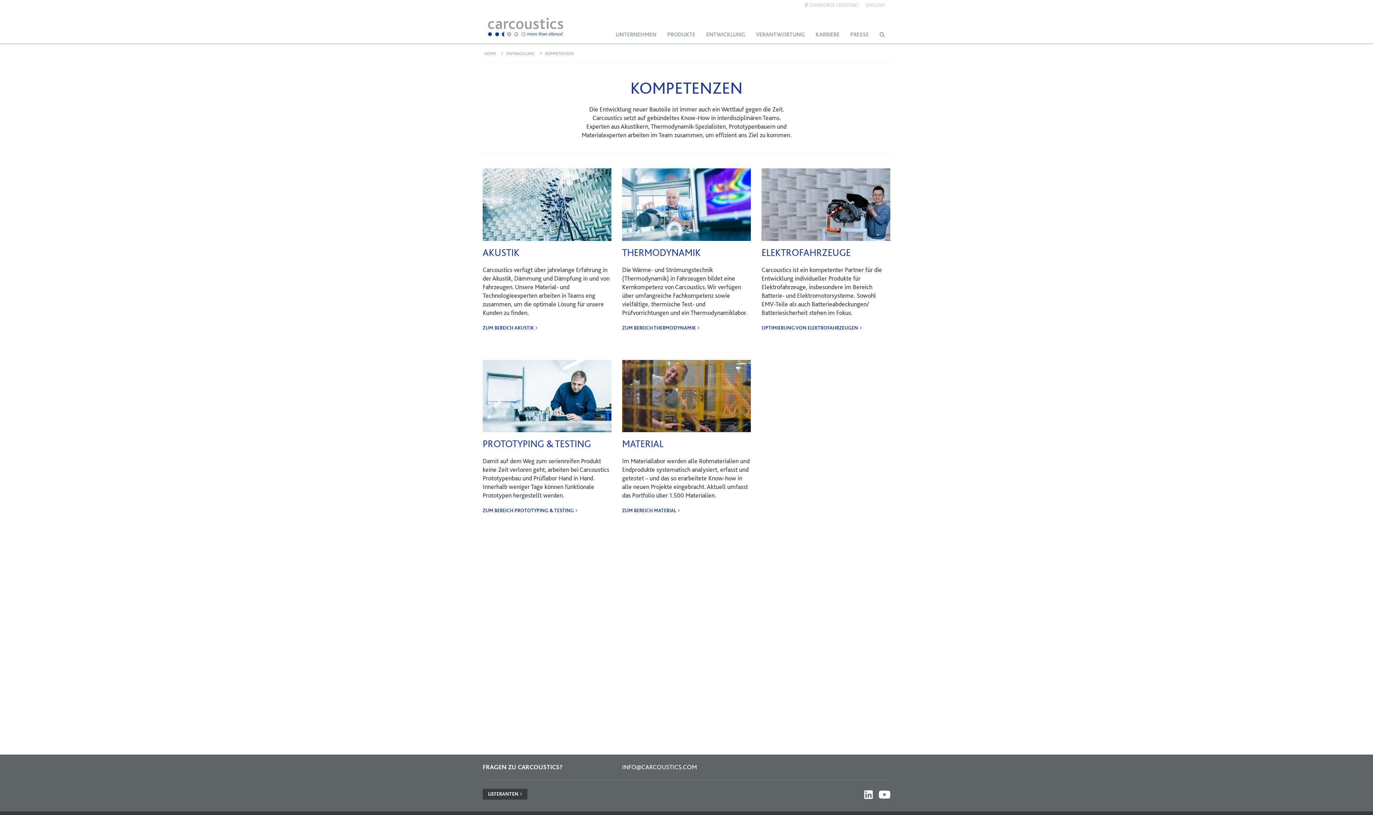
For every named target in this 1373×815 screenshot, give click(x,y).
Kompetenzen (559, 53)
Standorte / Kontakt (833, 5)
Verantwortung (780, 34)
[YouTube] (884, 794)
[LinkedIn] (868, 794)
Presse (859, 34)
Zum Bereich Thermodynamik (659, 328)
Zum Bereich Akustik (508, 328)
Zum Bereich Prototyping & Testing (528, 510)
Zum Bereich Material (649, 510)
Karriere (828, 34)
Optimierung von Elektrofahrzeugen (810, 328)
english (875, 5)
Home (490, 53)
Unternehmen (636, 34)
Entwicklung (725, 34)
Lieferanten (503, 794)
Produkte (681, 34)
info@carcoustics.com (659, 767)
